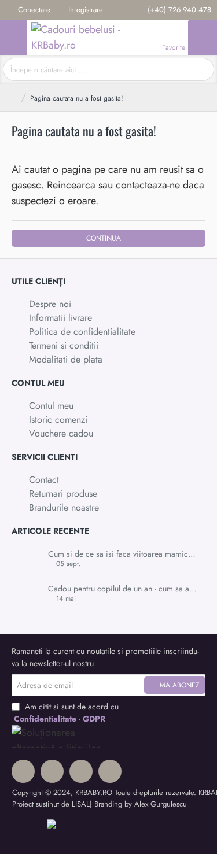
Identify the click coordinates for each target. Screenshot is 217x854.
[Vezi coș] (202, 37)
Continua (103, 238)
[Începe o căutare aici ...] (201, 69)
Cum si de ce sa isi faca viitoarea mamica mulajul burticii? (123, 554)
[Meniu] (13, 37)
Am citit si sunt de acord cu (66, 712)
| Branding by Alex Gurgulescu (138, 803)
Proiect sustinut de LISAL (51, 803)
